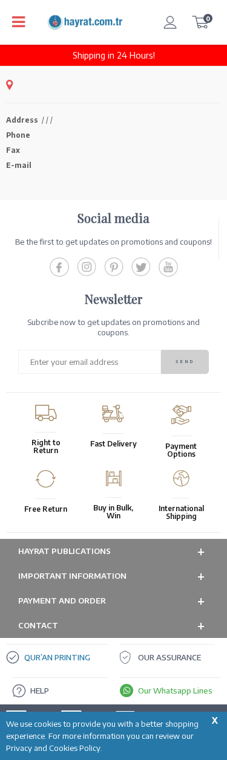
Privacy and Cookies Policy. (54, 748)
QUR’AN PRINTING (57, 657)
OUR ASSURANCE (169, 657)
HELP (39, 690)
